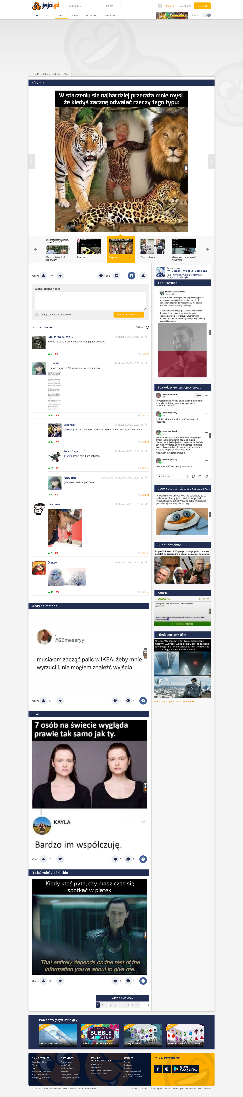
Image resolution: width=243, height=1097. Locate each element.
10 (137, 1005)
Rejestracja (96, 1065)
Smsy (35, 1068)
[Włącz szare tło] (206, 15)
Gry (48, 15)
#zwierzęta (182, 277)
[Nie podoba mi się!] (64, 275)
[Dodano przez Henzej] (67, 585)
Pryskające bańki (40, 1074)
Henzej (52, 562)
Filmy (75, 15)
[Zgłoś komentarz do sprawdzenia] (143, 336)
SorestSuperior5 (74, 451)
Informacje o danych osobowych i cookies (133, 1075)
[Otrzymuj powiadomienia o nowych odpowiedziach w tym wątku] (147, 363)
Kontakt (126, 1062)
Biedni (37, 714)
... (143, 1005)
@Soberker (69, 482)
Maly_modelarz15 (60, 337)
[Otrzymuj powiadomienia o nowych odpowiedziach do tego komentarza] (147, 336)
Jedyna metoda (45, 606)
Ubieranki (109, 15)
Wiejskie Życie (67, 1068)
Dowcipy (91, 15)
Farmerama (66, 1062)
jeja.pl (35, 74)
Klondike (65, 1071)
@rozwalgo (69, 429)
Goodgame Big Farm (70, 1077)
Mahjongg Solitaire (40, 1077)
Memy (61, 15)
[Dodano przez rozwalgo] (55, 409)
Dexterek (54, 504)
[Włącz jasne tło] (203, 15)
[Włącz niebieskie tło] (209, 15)
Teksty (35, 1065)
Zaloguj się (169, 6)
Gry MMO (67, 1058)
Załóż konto (185, 6)
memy (46, 74)
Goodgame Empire (69, 1074)
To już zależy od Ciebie (50, 872)
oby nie (68, 74)
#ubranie (187, 275)
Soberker (69, 425)
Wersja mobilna (39, 1062)
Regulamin (128, 1068)
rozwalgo (54, 363)
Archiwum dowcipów (41, 1071)
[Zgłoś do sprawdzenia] (143, 275)
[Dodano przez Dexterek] (65, 546)
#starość (171, 277)
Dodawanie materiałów (101, 1071)
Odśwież (140, 327)
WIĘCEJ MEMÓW (122, 998)
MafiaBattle (66, 1065)
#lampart (197, 275)
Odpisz (145, 354)
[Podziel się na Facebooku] (131, 275)
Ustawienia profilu (99, 1074)
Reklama (127, 1065)
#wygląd (177, 275)
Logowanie (96, 1068)
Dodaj (202, 5)
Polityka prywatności (132, 1071)
